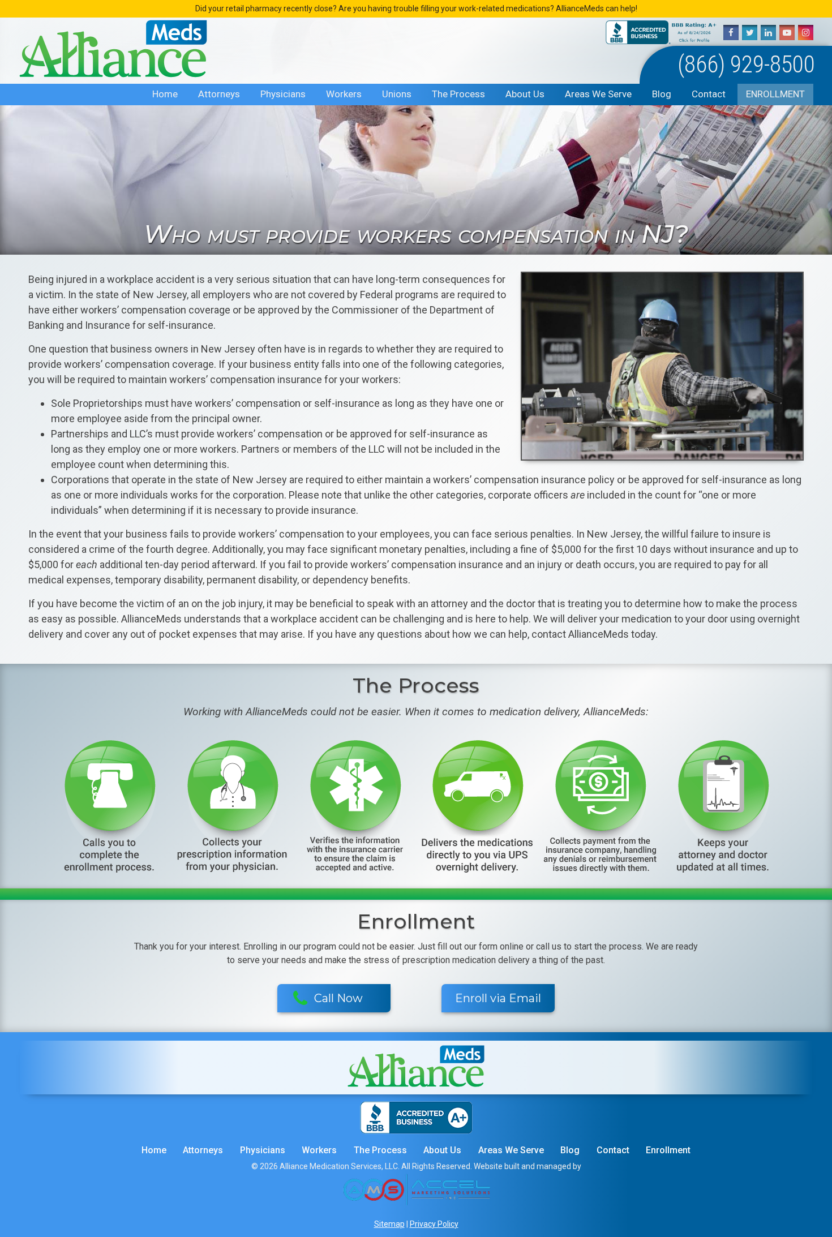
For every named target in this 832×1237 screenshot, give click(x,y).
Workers (344, 94)
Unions (396, 94)
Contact (709, 94)
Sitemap (389, 1224)
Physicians (283, 94)
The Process (458, 94)
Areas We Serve (598, 94)
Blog (661, 94)
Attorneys (219, 94)
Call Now (338, 998)
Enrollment (775, 94)
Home (165, 94)
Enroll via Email (498, 998)
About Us (524, 94)
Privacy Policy (434, 1224)
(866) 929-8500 (746, 64)
